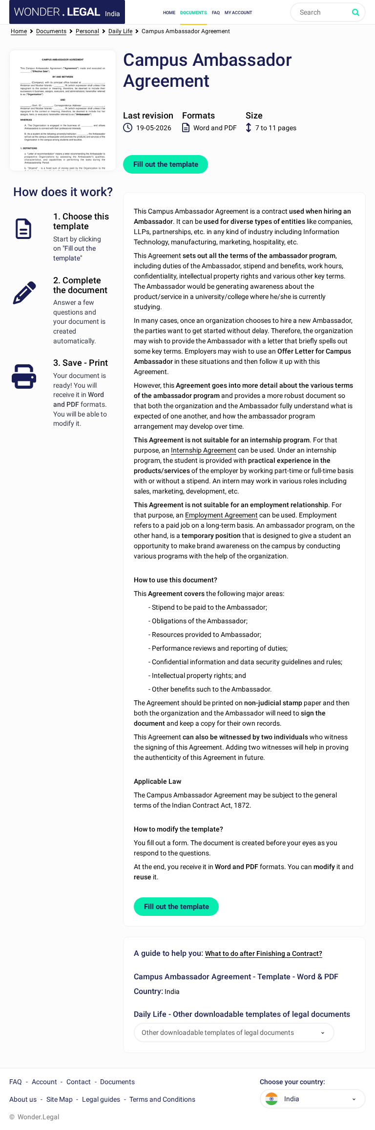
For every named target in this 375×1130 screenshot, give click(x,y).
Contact (78, 1082)
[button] (322, 1033)
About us (23, 1099)
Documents (193, 12)
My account (238, 12)
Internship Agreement (203, 450)
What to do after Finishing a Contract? (263, 953)
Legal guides (101, 1099)
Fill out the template (165, 164)
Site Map (59, 1099)
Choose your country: (292, 1082)
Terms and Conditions (162, 1099)
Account (44, 1082)
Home (169, 12)
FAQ (216, 12)
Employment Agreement (221, 515)
